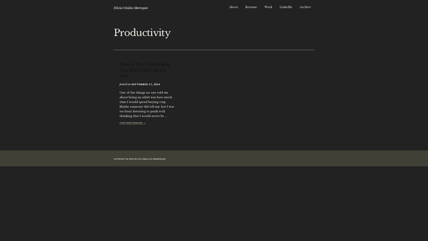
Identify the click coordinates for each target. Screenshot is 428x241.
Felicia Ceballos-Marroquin (131, 8)
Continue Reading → (133, 123)
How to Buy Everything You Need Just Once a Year (145, 70)
